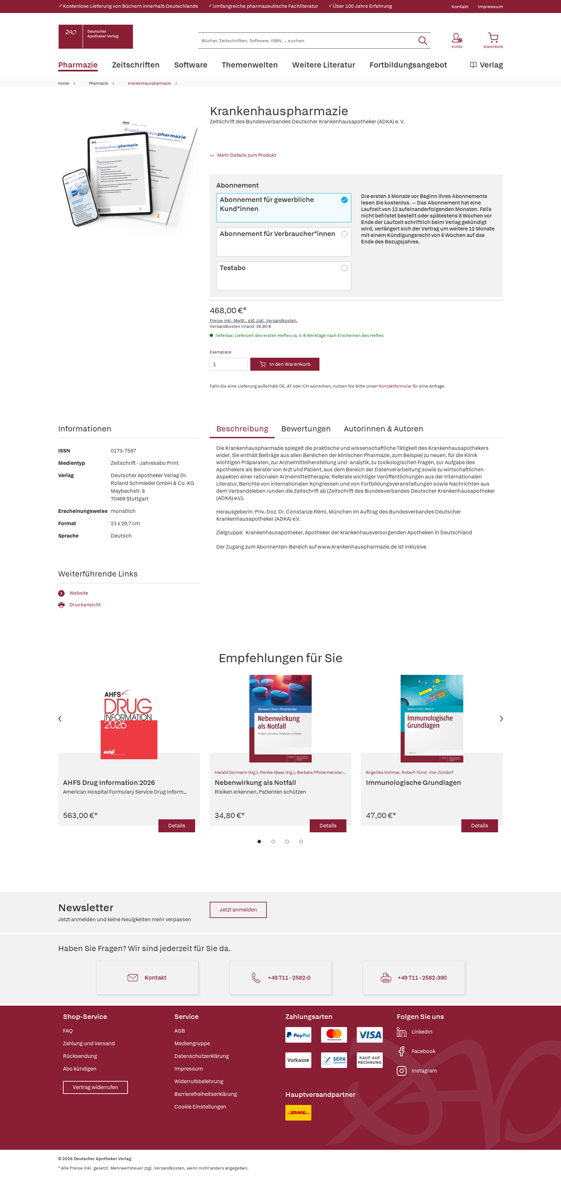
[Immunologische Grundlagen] (432, 719)
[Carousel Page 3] (287, 842)
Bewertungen (306, 429)
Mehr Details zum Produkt (246, 155)
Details (176, 825)
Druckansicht (85, 604)
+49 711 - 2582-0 (289, 977)
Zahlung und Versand (89, 1043)
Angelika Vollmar (382, 772)
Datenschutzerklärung (201, 1056)
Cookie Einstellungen (200, 1106)
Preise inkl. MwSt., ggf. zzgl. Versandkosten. (254, 320)
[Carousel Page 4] (301, 842)
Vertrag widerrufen (95, 1087)
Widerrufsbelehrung (198, 1081)
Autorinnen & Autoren (383, 429)
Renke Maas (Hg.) (277, 772)
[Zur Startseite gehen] (95, 37)
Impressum (490, 6)
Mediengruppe (192, 1043)
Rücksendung (80, 1056)
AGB (179, 1030)
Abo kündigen (79, 1068)
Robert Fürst (414, 772)
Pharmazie (98, 83)
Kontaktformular (395, 386)
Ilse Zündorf (441, 772)
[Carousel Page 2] (273, 842)
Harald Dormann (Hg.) (236, 772)
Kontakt (460, 6)
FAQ (68, 1030)
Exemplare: (221, 352)
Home (63, 83)
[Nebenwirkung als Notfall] (281, 719)
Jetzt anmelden (238, 909)
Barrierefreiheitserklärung (205, 1094)
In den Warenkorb (289, 364)
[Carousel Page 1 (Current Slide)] (260, 842)
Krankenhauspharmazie (149, 83)
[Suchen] (422, 40)
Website (78, 593)
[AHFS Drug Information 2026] (129, 719)
